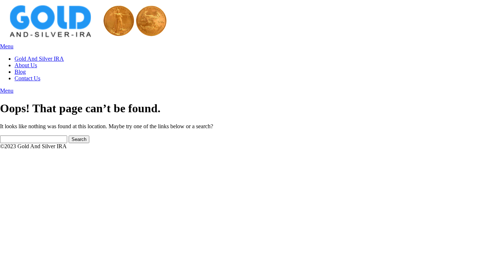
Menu (6, 46)
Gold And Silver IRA (39, 59)
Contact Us (27, 78)
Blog (20, 72)
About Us (26, 65)
